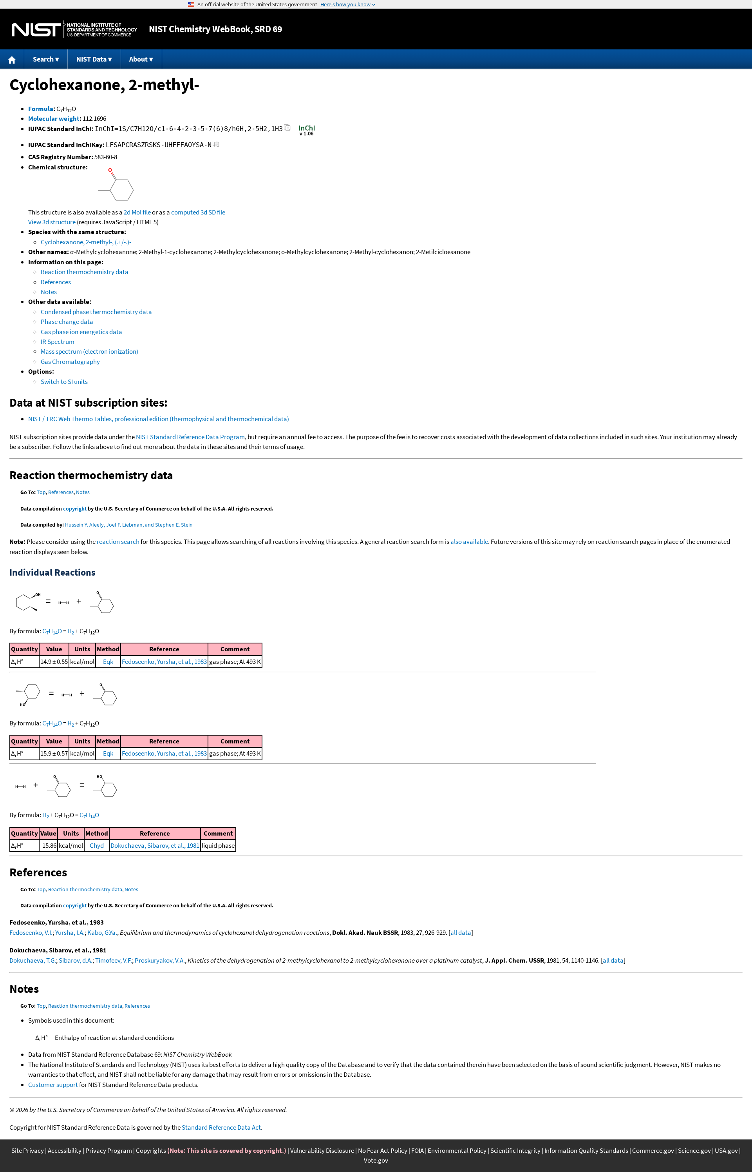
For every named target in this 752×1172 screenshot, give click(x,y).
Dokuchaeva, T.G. (32, 960)
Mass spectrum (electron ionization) (89, 351)
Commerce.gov (653, 1150)
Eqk (108, 661)
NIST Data (91, 59)
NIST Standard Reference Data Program (190, 436)
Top (41, 492)
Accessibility (64, 1150)
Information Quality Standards (586, 1150)
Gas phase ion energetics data (81, 331)
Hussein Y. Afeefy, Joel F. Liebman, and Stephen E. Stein (129, 524)
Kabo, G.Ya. (102, 932)
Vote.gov (376, 1160)
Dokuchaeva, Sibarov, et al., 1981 (154, 845)
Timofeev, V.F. (113, 960)
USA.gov (726, 1150)
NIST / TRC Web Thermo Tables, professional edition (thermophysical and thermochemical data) (158, 418)
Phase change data (67, 321)
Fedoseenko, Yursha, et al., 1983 (164, 661)
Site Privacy (27, 1150)
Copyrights (151, 1150)
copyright (75, 508)
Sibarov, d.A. (75, 960)
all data (460, 932)
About (138, 59)
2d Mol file (137, 212)
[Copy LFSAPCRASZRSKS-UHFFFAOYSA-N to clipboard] (216, 146)
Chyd (97, 845)
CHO (52, 631)
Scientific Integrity (515, 1150)
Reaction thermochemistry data (84, 271)
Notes (49, 291)
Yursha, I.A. (70, 932)
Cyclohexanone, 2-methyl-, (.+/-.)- (86, 242)
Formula (40, 108)
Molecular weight (54, 118)
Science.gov (694, 1150)
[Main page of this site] (12, 59)
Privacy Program (108, 1150)
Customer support (53, 1084)
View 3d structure (52, 222)
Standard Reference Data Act (221, 1127)
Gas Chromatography (70, 361)
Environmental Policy (457, 1150)
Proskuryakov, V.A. (160, 960)
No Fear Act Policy (382, 1150)
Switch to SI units (64, 381)
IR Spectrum (57, 341)
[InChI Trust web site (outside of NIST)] (306, 135)
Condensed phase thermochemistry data (96, 311)
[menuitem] (12, 59)
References (56, 282)
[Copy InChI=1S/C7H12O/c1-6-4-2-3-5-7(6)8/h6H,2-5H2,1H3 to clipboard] (287, 130)
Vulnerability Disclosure (322, 1150)
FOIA (417, 1150)
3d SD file (213, 212)
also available (469, 541)
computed (185, 212)
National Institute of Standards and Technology (74, 29)
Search (43, 59)
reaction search (118, 541)
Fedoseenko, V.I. (30, 932)
